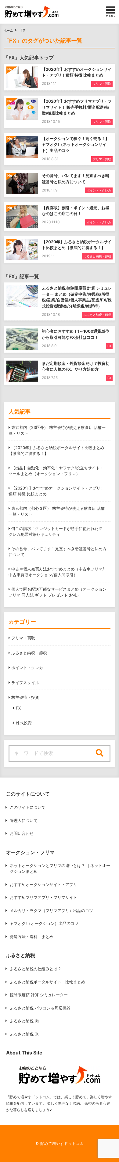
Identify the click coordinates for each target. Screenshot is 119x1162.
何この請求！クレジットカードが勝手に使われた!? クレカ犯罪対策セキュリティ (55, 531)
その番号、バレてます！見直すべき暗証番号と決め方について (57, 551)
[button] (32, 12)
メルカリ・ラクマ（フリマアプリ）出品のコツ (51, 910)
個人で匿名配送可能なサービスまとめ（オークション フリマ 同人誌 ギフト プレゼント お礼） (57, 592)
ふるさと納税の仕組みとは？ (35, 968)
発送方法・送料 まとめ (31, 936)
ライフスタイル (25, 682)
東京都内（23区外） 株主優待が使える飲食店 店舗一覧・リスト (57, 430)
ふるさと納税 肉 (24, 1020)
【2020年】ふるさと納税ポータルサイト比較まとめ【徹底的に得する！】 (56, 450)
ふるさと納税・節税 (29, 652)
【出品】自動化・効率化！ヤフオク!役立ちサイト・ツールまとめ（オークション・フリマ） (56, 470)
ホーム (8, 30)
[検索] (99, 753)
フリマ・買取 (23, 637)
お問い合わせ (22, 833)
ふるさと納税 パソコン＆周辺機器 (40, 1007)
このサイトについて (27, 807)
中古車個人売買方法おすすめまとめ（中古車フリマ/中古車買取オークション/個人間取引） (56, 571)
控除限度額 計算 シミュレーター (39, 994)
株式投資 (24, 722)
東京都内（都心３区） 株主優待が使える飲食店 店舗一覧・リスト (57, 511)
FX (18, 708)
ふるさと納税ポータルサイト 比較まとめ (47, 981)
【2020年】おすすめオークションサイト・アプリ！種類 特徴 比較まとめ (56, 491)
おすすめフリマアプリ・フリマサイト (43, 897)
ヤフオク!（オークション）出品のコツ (44, 923)
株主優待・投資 (25, 697)
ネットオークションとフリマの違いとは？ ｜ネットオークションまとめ (60, 868)
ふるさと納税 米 (24, 1033)
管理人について (24, 820)
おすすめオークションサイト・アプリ (43, 884)
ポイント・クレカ (27, 667)
